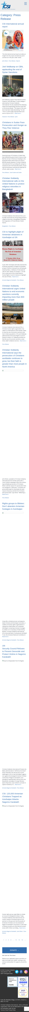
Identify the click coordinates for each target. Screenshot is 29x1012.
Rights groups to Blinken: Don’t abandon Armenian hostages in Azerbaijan (13, 506)
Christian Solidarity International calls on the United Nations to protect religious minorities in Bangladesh (13, 183)
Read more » (18, 113)
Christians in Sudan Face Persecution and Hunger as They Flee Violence (14, 125)
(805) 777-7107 (4, 1001)
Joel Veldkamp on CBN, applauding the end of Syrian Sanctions (12, 69)
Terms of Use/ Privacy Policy (8, 1010)
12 (16, 940)
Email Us (23, 1000)
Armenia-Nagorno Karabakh (9, 280)
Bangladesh (5, 226)
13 (19, 940)
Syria (16, 116)
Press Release (12, 61)
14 (22, 940)
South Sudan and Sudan (16, 172)
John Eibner (5, 61)
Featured (4, 116)
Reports (18, 61)
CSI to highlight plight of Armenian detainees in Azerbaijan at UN (12, 234)
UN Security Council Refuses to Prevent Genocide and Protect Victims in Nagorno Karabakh (14, 651)
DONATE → (14, 950)
